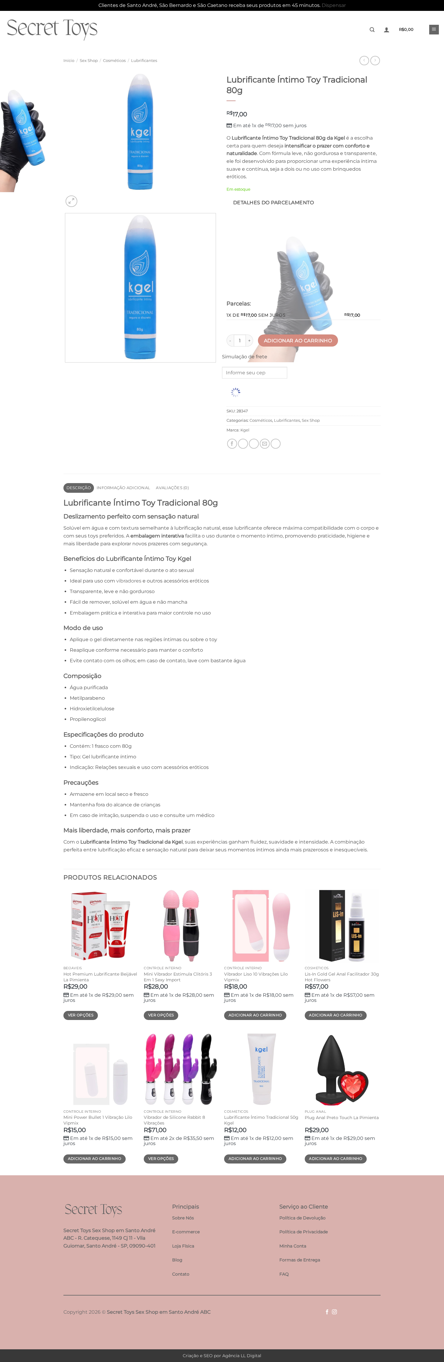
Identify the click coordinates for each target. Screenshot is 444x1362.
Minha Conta (292, 1246)
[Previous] (66, 368)
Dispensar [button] (334, 5)
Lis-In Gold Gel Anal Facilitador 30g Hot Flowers (342, 977)
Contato (180, 1274)
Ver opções (80, 1015)
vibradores (128, 581)
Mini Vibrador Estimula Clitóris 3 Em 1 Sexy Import (178, 977)
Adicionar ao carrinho (298, 341)
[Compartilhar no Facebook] (232, 444)
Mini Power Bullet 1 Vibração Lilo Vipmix (97, 1120)
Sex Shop (89, 60)
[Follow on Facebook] (327, 1312)
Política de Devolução (302, 1218)
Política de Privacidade (303, 1232)
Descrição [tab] (78, 488)
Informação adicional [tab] (123, 488)
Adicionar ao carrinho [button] (255, 1015)
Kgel (244, 430)
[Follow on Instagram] (334, 1312)
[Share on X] (243, 444)
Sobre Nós (183, 1218)
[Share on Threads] (254, 444)
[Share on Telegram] (276, 444)
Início (68, 60)
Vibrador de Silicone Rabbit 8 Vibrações (174, 1120)
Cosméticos (114, 60)
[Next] (86, 198)
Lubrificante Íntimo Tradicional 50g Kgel (261, 1120)
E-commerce (186, 1232)
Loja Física (183, 1246)
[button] (372, 30)
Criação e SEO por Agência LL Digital (222, 1355)
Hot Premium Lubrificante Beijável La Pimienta (100, 977)
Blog (177, 1260)
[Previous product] (375, 60)
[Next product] (364, 60)
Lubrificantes (144, 60)
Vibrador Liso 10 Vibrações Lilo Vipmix (256, 977)
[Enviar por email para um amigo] (265, 444)
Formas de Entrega (299, 1260)
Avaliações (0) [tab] (172, 488)
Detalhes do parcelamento (273, 202)
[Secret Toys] (52, 30)
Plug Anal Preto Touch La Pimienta (342, 1117)
